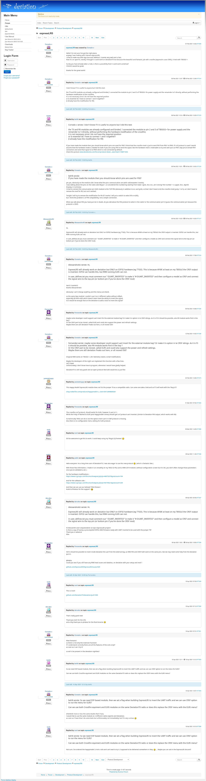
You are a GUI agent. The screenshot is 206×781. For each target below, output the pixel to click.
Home (7, 20)
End (102, 37)
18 (92, 37)
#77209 (199, 44)
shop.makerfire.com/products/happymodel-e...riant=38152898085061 (91, 392)
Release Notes (9, 47)
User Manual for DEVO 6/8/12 (12, 39)
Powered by (113, 772)
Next (97, 37)
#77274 (199, 378)
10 (83, 37)
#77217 (199, 218)
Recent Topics (47, 23)
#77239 (199, 334)
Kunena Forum (123, 772)
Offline (49, 53)
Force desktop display (8, 780)
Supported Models (9, 33)
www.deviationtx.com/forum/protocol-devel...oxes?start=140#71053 (104, 152)
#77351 (199, 631)
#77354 (199, 691)
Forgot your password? (12, 78)
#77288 (199, 429)
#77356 (199, 726)
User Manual (9, 36)
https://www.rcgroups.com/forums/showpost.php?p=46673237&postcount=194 (94, 476)
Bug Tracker (9, 50)
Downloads (9, 44)
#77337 (199, 497)
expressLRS (70, 48)
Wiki (6, 26)
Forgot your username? (12, 75)
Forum (7, 23)
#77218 (199, 255)
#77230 (199, 309)
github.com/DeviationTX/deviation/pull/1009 (82, 595)
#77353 (199, 659)
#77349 (199, 581)
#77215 (199, 115)
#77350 (199, 606)
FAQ (6, 31)
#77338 (199, 542)
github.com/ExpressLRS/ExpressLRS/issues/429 (83, 567)
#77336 (199, 454)
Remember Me (10, 68)
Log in (7, 72)
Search (56, 23)
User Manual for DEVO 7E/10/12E (14, 41)
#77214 (199, 78)
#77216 (199, 166)
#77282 (199, 403)
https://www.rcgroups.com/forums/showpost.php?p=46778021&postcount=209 (94, 483)
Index (39, 23)
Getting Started (9, 29)
